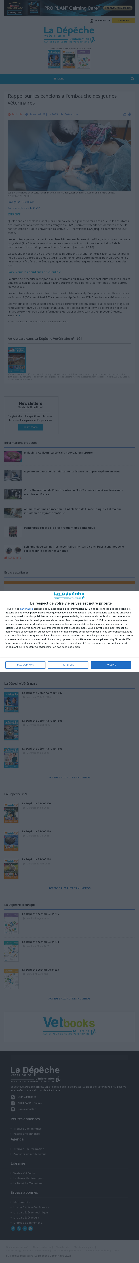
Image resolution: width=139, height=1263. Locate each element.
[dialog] (69, 631)
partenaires (26, 608)
